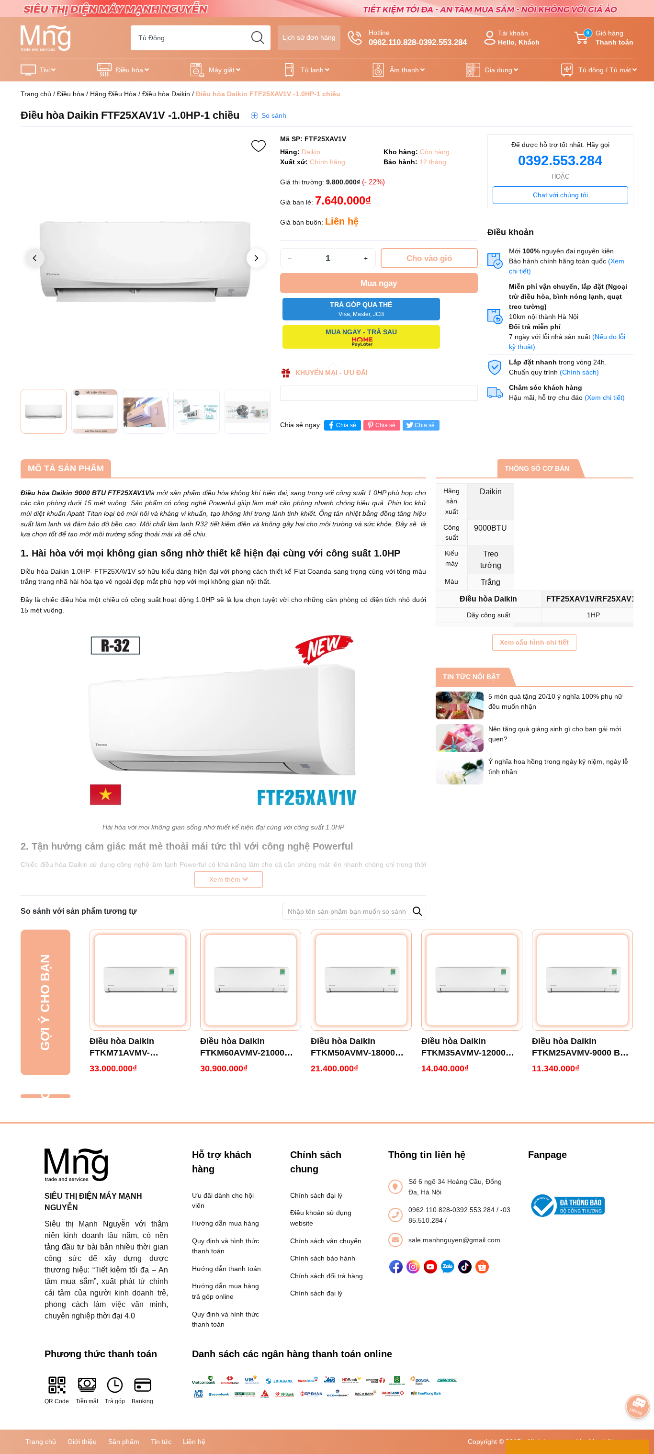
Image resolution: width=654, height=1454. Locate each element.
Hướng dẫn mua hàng (225, 1223)
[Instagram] (413, 1266)
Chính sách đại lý (316, 1195)
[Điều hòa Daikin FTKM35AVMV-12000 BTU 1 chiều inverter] (472, 980)
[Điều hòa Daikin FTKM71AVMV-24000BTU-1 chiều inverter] (140, 980)
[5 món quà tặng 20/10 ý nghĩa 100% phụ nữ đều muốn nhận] (460, 705)
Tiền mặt (87, 1401)
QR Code (57, 1401)
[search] (258, 37)
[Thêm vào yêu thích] (258, 146)
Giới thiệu (82, 1441)
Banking (142, 1401)
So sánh (273, 115)
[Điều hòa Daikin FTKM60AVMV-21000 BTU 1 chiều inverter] (250, 980)
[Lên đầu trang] (638, 1380)
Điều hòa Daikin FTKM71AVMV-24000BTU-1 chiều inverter (127, 1047)
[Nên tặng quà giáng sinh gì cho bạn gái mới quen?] (460, 738)
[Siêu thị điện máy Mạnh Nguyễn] (327, 8)
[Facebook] (396, 1266)
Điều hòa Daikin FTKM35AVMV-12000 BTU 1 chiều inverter (463, 1047)
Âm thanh (404, 70)
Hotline (418, 38)
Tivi (45, 70)
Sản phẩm (123, 1441)
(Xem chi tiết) (605, 397)
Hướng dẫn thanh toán (226, 1268)
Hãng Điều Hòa (113, 94)
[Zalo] (447, 1266)
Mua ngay (379, 283)
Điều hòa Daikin (166, 94)
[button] (256, 258)
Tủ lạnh (312, 70)
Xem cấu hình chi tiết (534, 642)
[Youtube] (430, 1266)
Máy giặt (222, 70)
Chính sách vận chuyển (325, 1241)
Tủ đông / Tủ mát (604, 70)
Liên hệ (194, 1441)
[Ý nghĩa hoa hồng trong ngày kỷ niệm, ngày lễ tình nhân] (460, 770)
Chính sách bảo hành (322, 1258)
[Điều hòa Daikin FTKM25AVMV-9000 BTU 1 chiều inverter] (582, 980)
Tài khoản (519, 37)
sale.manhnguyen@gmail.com (454, 1240)
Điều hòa (129, 70)
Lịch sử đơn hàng (309, 37)
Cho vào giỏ (429, 258)
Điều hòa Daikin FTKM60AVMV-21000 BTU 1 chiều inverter (242, 1047)
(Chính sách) (579, 372)
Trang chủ (36, 94)
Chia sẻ (346, 425)
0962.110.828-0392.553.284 (452, 1210)
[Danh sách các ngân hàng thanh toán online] (327, 1386)
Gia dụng (498, 70)
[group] (146, 259)
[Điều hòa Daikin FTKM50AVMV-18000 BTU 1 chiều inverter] (361, 980)
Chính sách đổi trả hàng (326, 1276)
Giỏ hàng (609, 37)
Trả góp (115, 1401)
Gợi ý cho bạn (45, 1002)
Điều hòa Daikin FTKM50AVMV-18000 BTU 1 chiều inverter (353, 1047)
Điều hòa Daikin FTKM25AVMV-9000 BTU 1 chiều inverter (581, 1047)
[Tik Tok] (465, 1266)
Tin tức (161, 1441)
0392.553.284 (560, 160)
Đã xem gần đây (45, 1096)
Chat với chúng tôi (560, 195)
